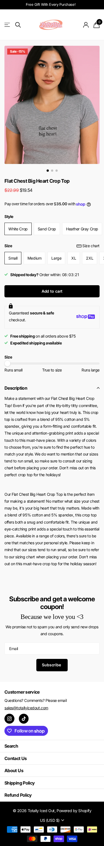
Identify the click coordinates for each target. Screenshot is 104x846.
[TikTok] (24, 719)
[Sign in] (86, 24)
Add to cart (52, 291)
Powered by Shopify (74, 810)
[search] (18, 25)
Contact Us (15, 758)
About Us (13, 770)
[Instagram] (9, 719)
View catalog (7, 25)
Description (15, 388)
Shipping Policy (19, 783)
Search (11, 746)
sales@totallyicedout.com (26, 707)
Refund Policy (18, 795)
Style (8, 216)
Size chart (91, 245)
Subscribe (52, 664)
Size (52, 245)
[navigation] (47, 170)
